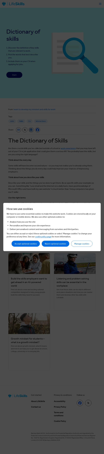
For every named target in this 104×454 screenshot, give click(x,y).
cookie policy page (43, 236)
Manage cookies (81, 244)
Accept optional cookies (26, 244)
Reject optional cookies (55, 244)
